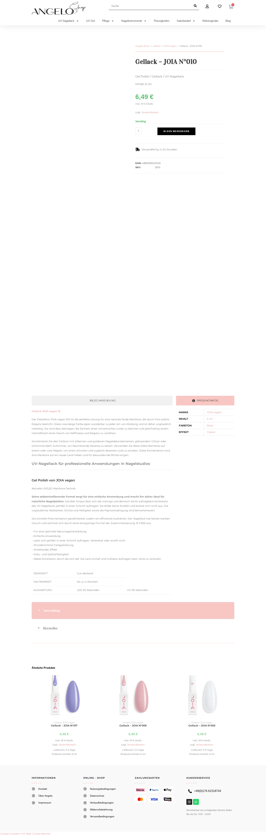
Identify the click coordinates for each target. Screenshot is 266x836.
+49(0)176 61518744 (207, 790)
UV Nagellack (66, 20)
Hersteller (50, 628)
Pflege (105, 20)
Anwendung (51, 611)
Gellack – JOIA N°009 (133, 725)
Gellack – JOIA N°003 (201, 725)
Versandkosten (150, 112)
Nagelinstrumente (131, 20)
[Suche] (195, 6)
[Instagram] (189, 802)
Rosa (210, 425)
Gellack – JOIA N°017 (64, 725)
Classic (211, 432)
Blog (228, 20)
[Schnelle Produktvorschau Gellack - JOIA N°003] (232, 679)
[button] (153, 137)
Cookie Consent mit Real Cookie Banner (25, 833)
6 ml (210, 418)
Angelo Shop (142, 46)
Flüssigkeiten (161, 20)
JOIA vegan (170, 46)
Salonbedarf (184, 20)
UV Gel (90, 20)
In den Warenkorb (176, 131)
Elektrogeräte (210, 20)
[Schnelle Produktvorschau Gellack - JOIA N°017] (94, 679)
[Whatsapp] (196, 802)
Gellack (157, 46)
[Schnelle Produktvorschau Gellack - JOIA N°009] (163, 679)
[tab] (102, 400)
